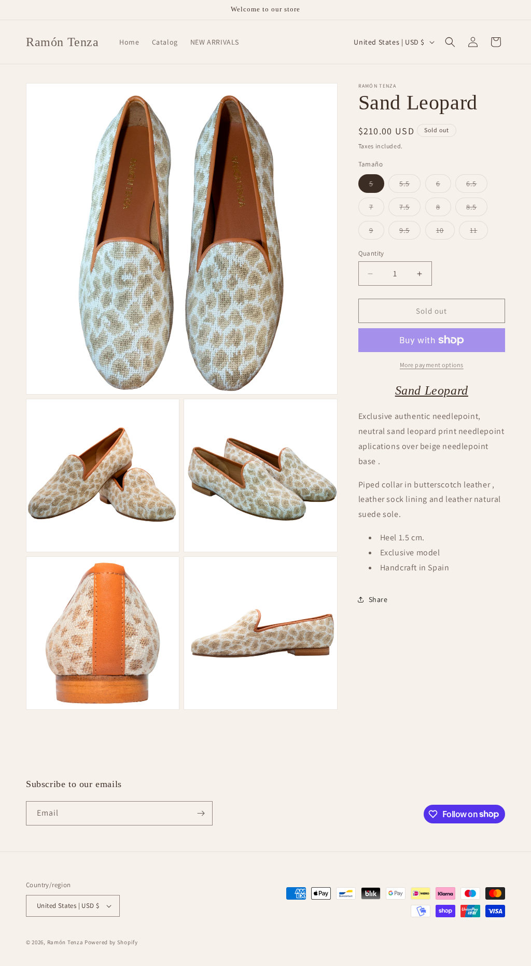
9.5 (410, 232)
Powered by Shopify (111, 942)
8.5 (476, 209)
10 (445, 232)
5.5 (410, 185)
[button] (450, 42)
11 (479, 232)
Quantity (371, 253)
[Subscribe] (200, 813)
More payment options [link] (432, 365)
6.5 (476, 185)
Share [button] (378, 599)
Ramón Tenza (65, 942)
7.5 (410, 209)
